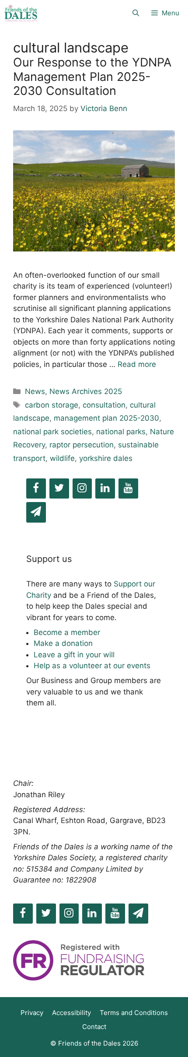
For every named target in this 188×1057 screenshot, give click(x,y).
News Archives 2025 (85, 391)
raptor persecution (81, 444)
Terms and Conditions (134, 1012)
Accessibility (71, 1012)
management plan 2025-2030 (106, 418)
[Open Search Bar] (135, 13)
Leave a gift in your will (74, 654)
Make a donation (63, 643)
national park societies (52, 431)
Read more (137, 364)
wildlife (62, 458)
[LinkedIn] (105, 488)
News (35, 391)
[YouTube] (128, 488)
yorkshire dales (105, 458)
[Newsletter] (36, 512)
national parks (121, 431)
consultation (104, 405)
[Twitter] (59, 488)
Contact (94, 1026)
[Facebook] (36, 488)
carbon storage (51, 405)
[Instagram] (82, 488)
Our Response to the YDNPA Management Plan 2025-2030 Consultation (92, 76)
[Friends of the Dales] (20, 13)
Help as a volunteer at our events (92, 665)
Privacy (32, 1012)
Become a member (67, 632)
